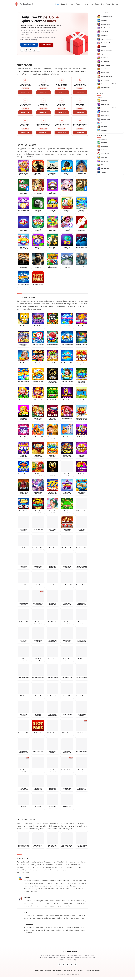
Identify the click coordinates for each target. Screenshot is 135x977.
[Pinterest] (38, 50)
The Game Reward (26, 4)
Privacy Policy (39, 970)
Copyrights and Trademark (92, 970)
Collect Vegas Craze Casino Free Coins (61, 84)
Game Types (75, 4)
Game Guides (99, 4)
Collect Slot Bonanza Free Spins (43, 105)
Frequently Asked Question (64, 970)
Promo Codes (88, 4)
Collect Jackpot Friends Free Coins (80, 105)
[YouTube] (30, 50)
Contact (115, 4)
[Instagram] (34, 50)
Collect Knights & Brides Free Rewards (25, 84)
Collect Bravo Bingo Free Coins (61, 105)
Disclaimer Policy (50, 970)
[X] (26, 50)
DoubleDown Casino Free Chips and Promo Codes (43, 125)
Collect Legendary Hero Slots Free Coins (80, 84)
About (108, 4)
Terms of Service (78, 970)
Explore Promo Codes (29, 44)
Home (57, 4)
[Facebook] (22, 50)
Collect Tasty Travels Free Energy (43, 84)
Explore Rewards (46, 44)
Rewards (64, 4)
